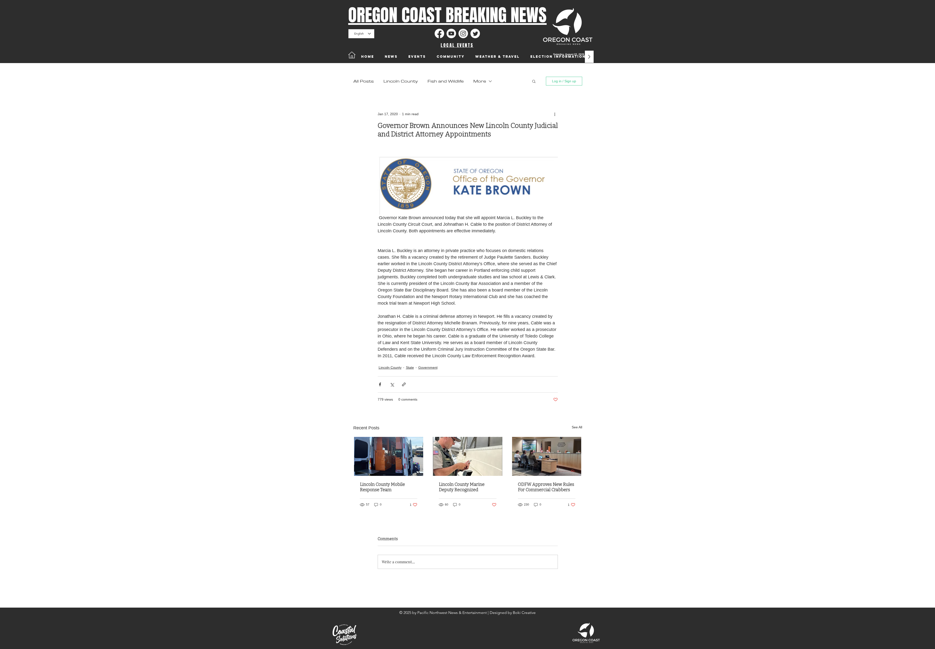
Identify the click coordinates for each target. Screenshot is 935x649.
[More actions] (555, 114)
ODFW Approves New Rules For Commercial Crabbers (546, 487)
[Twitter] (475, 33)
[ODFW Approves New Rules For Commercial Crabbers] (546, 456)
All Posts (363, 81)
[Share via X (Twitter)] (392, 384)
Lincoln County (400, 81)
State (410, 367)
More (479, 81)
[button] (534, 81)
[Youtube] (451, 33)
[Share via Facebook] (380, 384)
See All (577, 427)
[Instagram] (463, 33)
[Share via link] (404, 384)
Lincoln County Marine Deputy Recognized (462, 487)
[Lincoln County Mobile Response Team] (388, 456)
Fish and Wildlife (446, 81)
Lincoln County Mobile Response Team (382, 487)
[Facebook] (439, 33)
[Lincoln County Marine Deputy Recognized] (467, 456)
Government (428, 367)
